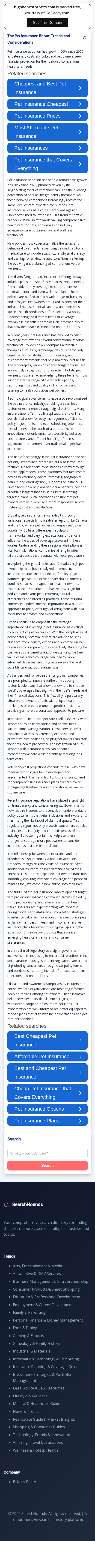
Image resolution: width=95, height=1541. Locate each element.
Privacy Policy (24, 1481)
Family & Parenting (29, 1312)
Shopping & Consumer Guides (39, 1426)
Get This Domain (47, 22)
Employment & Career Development (44, 1304)
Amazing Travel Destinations (38, 1442)
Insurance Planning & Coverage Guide (45, 1366)
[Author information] (85, 38)
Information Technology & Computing (46, 1359)
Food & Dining (25, 1327)
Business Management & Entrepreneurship (50, 1281)
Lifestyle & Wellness (30, 1395)
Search (47, 1165)
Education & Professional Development (46, 1296)
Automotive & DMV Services (37, 1273)
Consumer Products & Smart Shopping (46, 1289)
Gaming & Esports (28, 1335)
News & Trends (26, 1411)
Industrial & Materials (31, 1351)
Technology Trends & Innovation (41, 1434)
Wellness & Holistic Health (35, 1450)
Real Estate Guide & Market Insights (44, 1419)
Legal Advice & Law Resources (38, 1388)
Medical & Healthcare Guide (36, 1403)
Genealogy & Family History (36, 1343)
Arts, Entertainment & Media (37, 1265)
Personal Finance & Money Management (48, 1320)
